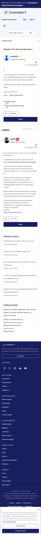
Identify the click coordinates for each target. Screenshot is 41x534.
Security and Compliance (15, 506)
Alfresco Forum (7, 41)
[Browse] (4, 26)
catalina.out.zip (10, 102)
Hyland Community (8, 19)
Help (25, 19)
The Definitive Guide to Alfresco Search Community (19, 241)
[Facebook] (4, 368)
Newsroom (5, 464)
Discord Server (9, 331)
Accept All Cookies (20, 531)
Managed (4, 428)
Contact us (20, 356)
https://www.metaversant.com (13, 212)
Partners (4, 456)
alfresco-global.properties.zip (15, 106)
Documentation (6, 481)
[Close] (38, 509)
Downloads (5, 407)
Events (4, 473)
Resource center (7, 399)
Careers (4, 449)
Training (4, 477)
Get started (32, 3)
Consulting (5, 432)
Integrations (5, 390)
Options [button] (38, 41)
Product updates (7, 415)
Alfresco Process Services (13, 322)
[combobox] (20, 33)
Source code (8, 328)
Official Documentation (12, 325)
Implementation (7, 424)
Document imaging (7, 439)
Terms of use (27, 503)
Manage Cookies (20, 526)
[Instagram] (15, 368)
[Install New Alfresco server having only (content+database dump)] (34, 129)
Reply (20, 119)
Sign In (32, 19)
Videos (4, 411)
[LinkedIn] (20, 368)
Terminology (6, 403)
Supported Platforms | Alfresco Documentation (22, 162)
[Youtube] (25, 368)
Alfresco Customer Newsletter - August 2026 (17, 252)
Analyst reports (6, 383)
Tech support (6, 485)
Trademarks (28, 506)
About (4, 453)
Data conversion (7, 436)
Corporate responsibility (9, 460)
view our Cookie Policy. (9, 522)
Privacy (11, 503)
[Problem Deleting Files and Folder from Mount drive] (38, 129)
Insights (4, 386)
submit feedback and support (12, 5)
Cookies (18, 503)
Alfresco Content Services (16, 95)
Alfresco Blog (8, 244)
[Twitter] (9, 368)
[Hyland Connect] (14, 13)
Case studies (5, 379)
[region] (20, 520)
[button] (6, 113)
